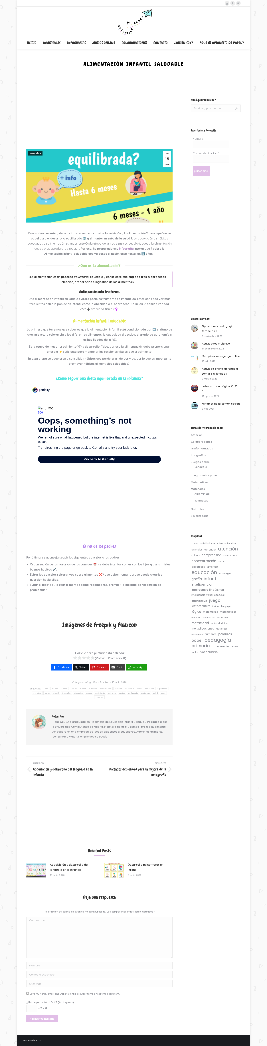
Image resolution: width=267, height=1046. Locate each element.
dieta (139, 689)
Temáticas (201, 500)
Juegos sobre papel (204, 475)
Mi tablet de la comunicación (221, 403)
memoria (196, 617)
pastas (122, 693)
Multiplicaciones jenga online (221, 356)
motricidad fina (219, 623)
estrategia (225, 573)
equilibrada (162, 689)
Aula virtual (202, 494)
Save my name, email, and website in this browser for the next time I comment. (75, 993)
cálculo (221, 561)
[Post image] (36, 870)
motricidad (200, 623)
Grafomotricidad (202, 448)
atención (228, 548)
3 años (64, 689)
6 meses (93, 689)
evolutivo (37, 693)
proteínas (145, 693)
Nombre (198, 138)
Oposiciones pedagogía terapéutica (217, 328)
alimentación (105, 689)
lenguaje (226, 606)
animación (230, 543)
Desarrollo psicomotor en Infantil (145, 867)
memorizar (209, 617)
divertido (212, 567)
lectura (215, 606)
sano (163, 693)
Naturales (197, 509)
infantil (56, 693)
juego (214, 600)
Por (104, 682)
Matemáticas (199, 482)
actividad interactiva (211, 543)
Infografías (35, 153)
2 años (55, 689)
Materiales (198, 489)
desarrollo (129, 689)
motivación (222, 617)
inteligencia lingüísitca (207, 589)
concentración (203, 561)
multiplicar (221, 628)
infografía (126, 248)
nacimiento (100, 693)
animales (197, 549)
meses (89, 693)
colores (195, 555)
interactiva (78, 693)
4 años (73, 689)
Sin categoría (200, 516)
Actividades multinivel (216, 343)
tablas (195, 652)
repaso (234, 646)
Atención (197, 435)
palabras (225, 634)
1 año (45, 689)
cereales (118, 689)
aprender (210, 549)
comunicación (230, 555)
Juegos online (200, 462)
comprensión (212, 555)
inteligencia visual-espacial (207, 595)
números (211, 634)
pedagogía (133, 693)
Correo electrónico (206, 153)
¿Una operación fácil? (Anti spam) (50, 1002)
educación (149, 689)
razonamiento (220, 646)
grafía (196, 579)
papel (197, 640)
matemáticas (228, 612)
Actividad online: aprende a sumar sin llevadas (220, 371)
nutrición (112, 693)
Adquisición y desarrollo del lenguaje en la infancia (69, 867)
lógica (196, 611)
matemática (210, 612)
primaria (200, 645)
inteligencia (201, 584)
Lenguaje (201, 467)
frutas (47, 693)
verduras (99, 697)
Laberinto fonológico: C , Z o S (220, 388)
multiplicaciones (202, 628)
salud (155, 693)
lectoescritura (201, 606)
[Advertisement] (99, 123)
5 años (83, 689)
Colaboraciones (201, 441)
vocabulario (209, 652)
